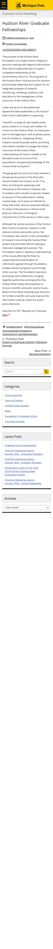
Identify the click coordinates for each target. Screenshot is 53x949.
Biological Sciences (34, 327)
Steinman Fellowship (40, 354)
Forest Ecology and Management (20, 334)
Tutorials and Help (15, 421)
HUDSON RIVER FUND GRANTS (19, 49)
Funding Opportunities (16, 43)
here (5, 314)
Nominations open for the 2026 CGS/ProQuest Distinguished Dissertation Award (21, 471)
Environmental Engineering (17, 331)
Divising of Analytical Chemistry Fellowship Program (24, 343)
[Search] (46, 371)
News (8, 411)
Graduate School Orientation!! (20, 445)
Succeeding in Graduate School (21, 416)
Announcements (13, 395)
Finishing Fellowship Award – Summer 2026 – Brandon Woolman (23, 461)
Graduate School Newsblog (19, 13)
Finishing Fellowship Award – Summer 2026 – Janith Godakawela (23, 481)
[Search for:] (24, 371)
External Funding (14, 400)
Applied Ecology (14, 327)
